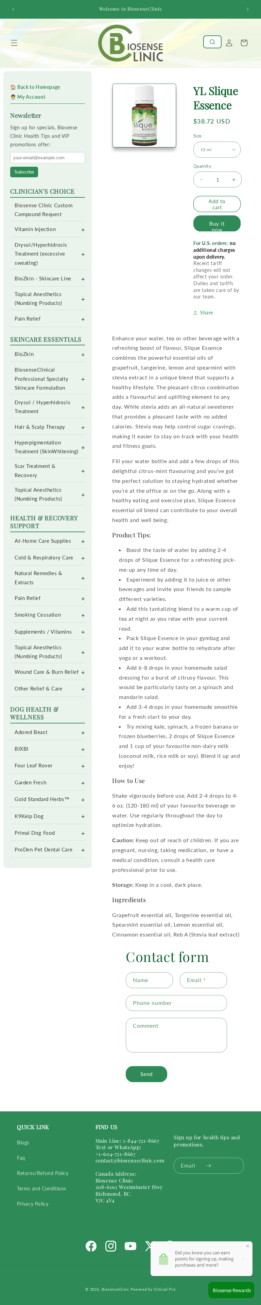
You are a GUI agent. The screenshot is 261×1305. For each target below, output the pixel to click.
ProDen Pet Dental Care (43, 849)
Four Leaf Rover (34, 765)
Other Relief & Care (38, 688)
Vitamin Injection (35, 229)
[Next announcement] (247, 9)
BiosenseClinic (115, 1289)
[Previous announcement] (13, 9)
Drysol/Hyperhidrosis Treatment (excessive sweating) (41, 253)
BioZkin (24, 354)
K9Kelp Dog (29, 816)
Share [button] (206, 312)
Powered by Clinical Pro (153, 1289)
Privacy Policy (32, 1204)
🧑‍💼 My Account (27, 97)
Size (197, 135)
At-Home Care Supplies (43, 541)
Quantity (202, 166)
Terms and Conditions (41, 1188)
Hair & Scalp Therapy (40, 427)
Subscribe (24, 172)
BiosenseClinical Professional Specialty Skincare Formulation (41, 378)
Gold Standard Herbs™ (42, 799)
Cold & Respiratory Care (44, 557)
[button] (14, 42)
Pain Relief (28, 319)
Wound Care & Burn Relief (47, 672)
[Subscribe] (208, 1166)
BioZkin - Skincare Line (43, 278)
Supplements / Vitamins (43, 632)
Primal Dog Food (35, 833)
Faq (21, 1158)
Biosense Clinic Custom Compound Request (43, 209)
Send (146, 1074)
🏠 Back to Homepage (35, 87)
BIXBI (22, 749)
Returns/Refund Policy (43, 1173)
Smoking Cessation (38, 615)
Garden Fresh (30, 782)
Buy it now (217, 226)
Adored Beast (31, 732)
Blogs (23, 1142)
